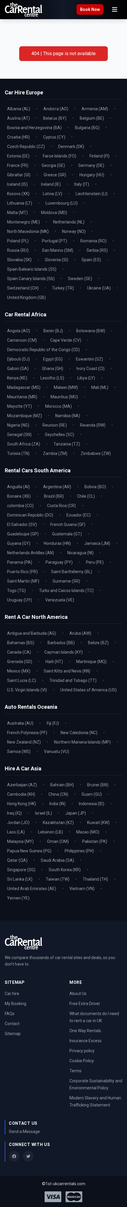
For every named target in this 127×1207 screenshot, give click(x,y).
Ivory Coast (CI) (90, 368)
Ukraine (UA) (99, 288)
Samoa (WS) (19, 751)
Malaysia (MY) (20, 841)
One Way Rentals (85, 1030)
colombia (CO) (20, 505)
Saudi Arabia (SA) (57, 860)
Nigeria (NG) (18, 425)
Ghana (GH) (52, 368)
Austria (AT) (18, 118)
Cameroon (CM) (22, 340)
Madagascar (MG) (23, 387)
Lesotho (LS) (52, 378)
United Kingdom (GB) (26, 297)
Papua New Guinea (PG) (29, 850)
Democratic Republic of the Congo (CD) (43, 349)
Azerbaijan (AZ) (22, 784)
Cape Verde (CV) (65, 340)
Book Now (90, 9)
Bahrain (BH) (62, 784)
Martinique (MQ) (91, 661)
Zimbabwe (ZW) (96, 453)
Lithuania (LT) (19, 203)
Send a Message (24, 1131)
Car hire (12, 993)
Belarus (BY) (54, 118)
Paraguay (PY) (59, 562)
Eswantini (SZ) (89, 359)
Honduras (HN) (57, 543)
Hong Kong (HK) (21, 803)
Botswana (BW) (90, 330)
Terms (75, 1070)
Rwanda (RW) (92, 425)
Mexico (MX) (18, 671)
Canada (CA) (19, 652)
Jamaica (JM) (97, 543)
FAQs (9, 1013)
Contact (12, 1023)
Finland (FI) (99, 156)
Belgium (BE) (92, 118)
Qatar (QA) (17, 860)
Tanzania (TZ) (66, 444)
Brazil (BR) (54, 496)
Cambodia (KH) (21, 794)
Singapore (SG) (21, 869)
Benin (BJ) (53, 330)
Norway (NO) (74, 231)
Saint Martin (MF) (23, 581)
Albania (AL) (18, 108)
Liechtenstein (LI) (92, 193)
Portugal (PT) (54, 241)
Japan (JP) (75, 813)
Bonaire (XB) (19, 496)
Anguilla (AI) (18, 486)
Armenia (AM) (95, 108)
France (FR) (17, 165)
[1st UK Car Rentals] (23, 9)
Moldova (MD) (54, 212)
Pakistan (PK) (94, 841)
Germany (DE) (91, 165)
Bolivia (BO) (95, 486)
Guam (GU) (92, 794)
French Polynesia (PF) (27, 732)
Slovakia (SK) (19, 259)
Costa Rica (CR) (61, 505)
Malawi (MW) (66, 387)
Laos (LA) (16, 832)
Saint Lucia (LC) (21, 680)
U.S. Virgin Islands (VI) (27, 690)
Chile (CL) (86, 496)
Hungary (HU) (91, 174)
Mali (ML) (99, 387)
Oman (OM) (58, 841)
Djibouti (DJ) (18, 359)
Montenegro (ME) (23, 222)
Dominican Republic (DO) (30, 515)
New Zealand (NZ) (24, 742)
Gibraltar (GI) (18, 174)
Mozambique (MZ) (24, 415)
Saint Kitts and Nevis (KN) (67, 671)
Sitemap (13, 1033)
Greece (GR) (55, 174)
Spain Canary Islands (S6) (31, 278)
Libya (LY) (86, 378)
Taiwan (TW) (57, 879)
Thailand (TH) (95, 879)
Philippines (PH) (79, 850)
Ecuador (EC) (78, 515)
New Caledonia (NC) (79, 732)
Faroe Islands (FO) (59, 156)
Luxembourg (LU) (61, 203)
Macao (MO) (87, 832)
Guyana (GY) (18, 543)
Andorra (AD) (55, 108)
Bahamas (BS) (20, 642)
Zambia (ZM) (55, 453)
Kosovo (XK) (18, 193)
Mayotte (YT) (19, 406)
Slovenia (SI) (56, 259)
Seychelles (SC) (59, 434)
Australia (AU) (20, 723)
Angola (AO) (18, 330)
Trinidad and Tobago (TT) (73, 680)
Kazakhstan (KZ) (58, 822)
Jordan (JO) (18, 822)
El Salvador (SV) (22, 524)
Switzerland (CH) (23, 288)
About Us (78, 993)
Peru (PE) (95, 562)
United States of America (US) (88, 690)
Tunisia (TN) (18, 453)
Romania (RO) (93, 241)
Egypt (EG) (53, 359)
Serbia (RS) (97, 250)
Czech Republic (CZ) (26, 146)
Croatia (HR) (18, 137)
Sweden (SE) (80, 278)
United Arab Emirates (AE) (31, 888)
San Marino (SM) (57, 250)
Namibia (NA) (67, 415)
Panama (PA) (19, 562)
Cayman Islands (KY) (63, 652)
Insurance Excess (85, 1040)
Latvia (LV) (52, 193)
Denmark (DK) (71, 146)
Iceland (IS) (17, 184)
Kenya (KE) (17, 378)
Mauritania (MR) (22, 396)
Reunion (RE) (55, 425)
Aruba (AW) (80, 633)
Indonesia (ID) (91, 803)
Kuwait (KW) (98, 822)
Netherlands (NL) (68, 222)
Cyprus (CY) (54, 137)
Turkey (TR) (63, 288)
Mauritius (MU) (64, 396)
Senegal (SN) (19, 434)
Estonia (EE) (18, 156)
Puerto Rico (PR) (22, 571)
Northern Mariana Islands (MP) (82, 742)
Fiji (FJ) (53, 723)
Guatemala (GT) (67, 534)
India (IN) (57, 803)
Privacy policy (82, 1050)
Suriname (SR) (66, 581)
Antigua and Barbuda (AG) (31, 633)
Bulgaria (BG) (87, 127)
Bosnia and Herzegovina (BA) (34, 127)
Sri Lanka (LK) (19, 879)
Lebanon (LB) (50, 832)
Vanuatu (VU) (56, 751)
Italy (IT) (81, 184)
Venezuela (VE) (59, 600)
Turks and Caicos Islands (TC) (66, 590)
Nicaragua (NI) (80, 552)
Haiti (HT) (54, 661)
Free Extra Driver (84, 1003)
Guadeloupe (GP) (23, 534)
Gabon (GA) (18, 368)
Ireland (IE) (51, 184)
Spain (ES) (91, 259)
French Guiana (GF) (67, 524)
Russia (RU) (18, 250)
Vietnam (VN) (82, 888)
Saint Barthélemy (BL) (71, 571)
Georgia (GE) (53, 165)
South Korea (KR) (65, 869)
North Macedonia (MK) (28, 231)
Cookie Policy (81, 1060)
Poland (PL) (18, 241)
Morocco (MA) (58, 406)
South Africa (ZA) (23, 444)
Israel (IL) (43, 813)
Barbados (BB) (61, 642)
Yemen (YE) (18, 898)
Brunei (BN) (97, 784)
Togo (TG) (16, 590)
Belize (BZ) (98, 642)
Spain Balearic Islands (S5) (31, 269)
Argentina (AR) (57, 486)
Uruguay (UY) (19, 600)
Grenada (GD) (19, 661)
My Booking (15, 1003)
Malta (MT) (17, 212)
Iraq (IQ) (14, 813)
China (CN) (58, 794)
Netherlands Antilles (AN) (30, 552)
